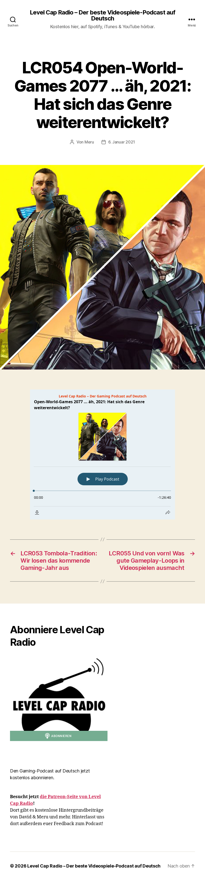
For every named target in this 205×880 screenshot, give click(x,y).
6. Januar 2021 (121, 141)
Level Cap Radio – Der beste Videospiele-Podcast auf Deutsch (102, 15)
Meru (89, 141)
